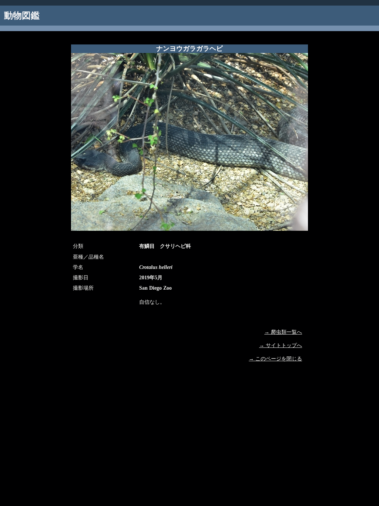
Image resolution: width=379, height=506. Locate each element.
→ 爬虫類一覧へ (283, 332)
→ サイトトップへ (280, 345)
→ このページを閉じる (275, 359)
